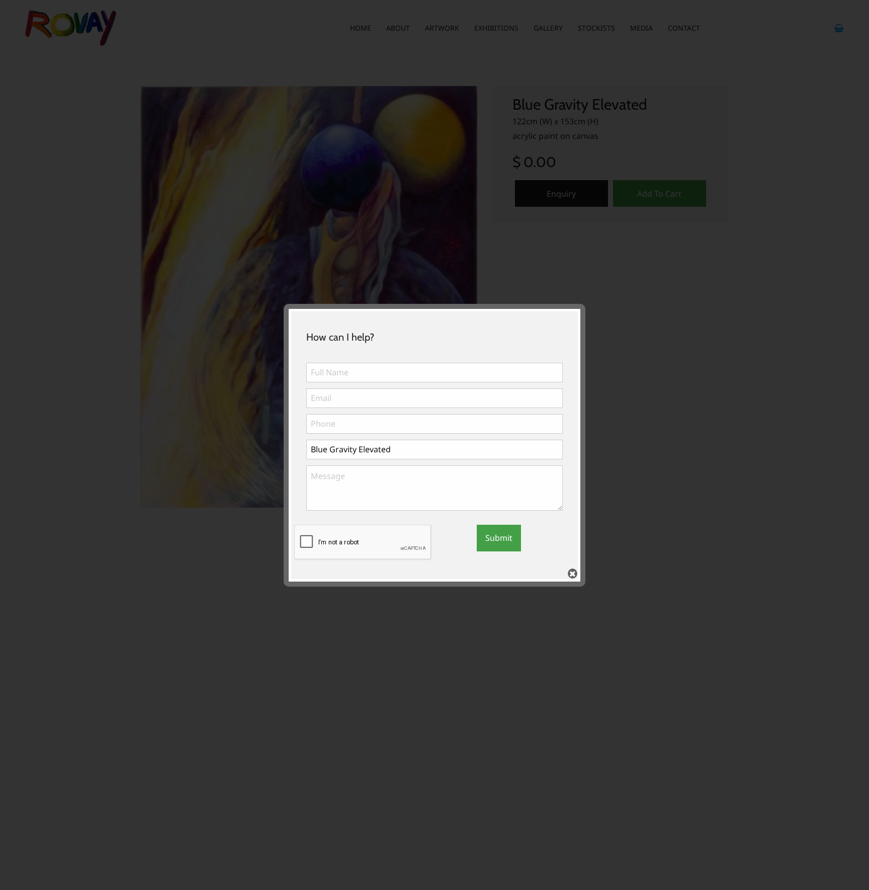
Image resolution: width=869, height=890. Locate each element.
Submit (498, 537)
